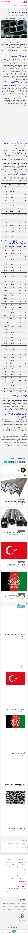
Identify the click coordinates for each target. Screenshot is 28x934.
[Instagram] (14, 927)
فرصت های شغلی (15, 878)
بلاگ (18, 873)
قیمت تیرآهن (24, 844)
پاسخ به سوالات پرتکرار (9, 862)
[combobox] (10, 5)
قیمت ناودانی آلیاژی (15, 847)
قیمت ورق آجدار (16, 851)
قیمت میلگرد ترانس (23, 847)
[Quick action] (14, 931)
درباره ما (24, 873)
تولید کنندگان (11, 867)
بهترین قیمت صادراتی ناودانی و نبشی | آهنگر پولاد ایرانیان (15, 501)
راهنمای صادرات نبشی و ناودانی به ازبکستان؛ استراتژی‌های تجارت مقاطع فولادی (16, 829)
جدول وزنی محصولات (22, 862)
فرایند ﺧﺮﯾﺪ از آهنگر (10, 864)
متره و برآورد (24, 864)
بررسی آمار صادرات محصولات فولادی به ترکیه (15, 564)
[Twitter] (17, 927)
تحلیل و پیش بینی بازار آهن (21, 867)
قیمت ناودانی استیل (7, 847)
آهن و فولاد (19, 9)
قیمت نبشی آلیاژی (23, 851)
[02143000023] (1, 1)
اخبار (18, 876)
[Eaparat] (8, 927)
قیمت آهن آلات (24, 9)
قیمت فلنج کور (17, 844)
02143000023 (6, 2)
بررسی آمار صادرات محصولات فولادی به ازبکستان (14, 533)
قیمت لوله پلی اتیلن (10, 844)
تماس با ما (24, 876)
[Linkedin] (19, 927)
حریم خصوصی (23, 878)
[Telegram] (11, 927)
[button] (23, 462)
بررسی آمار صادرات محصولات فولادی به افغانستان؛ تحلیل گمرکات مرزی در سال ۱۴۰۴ (15, 596)
